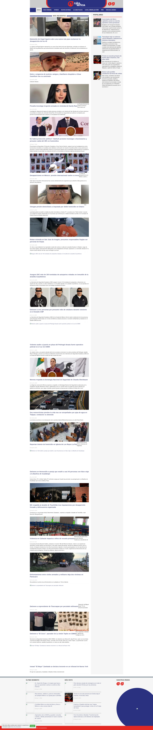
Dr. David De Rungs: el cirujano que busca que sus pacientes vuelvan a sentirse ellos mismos (47, 684)
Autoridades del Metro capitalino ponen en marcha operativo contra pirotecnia (111, 20)
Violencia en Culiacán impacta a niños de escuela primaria (52, 538)
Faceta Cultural (66, 10)
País (102, 10)
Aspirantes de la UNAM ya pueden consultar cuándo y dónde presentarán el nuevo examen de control (48, 716)
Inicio (39, 10)
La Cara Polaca (77, 10)
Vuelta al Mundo (111, 10)
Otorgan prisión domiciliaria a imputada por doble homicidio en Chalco (57, 207)
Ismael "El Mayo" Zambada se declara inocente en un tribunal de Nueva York (59, 666)
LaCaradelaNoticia (43, 728)
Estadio (56, 10)
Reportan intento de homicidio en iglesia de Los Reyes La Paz (53, 444)
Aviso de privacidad (16, 727)
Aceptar (32, 726)
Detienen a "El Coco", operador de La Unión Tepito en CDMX (53, 634)
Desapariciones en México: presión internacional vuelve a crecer (54, 175)
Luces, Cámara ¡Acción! (92, 10)
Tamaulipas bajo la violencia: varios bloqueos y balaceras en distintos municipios (112, 38)
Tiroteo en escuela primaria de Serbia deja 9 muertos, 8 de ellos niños (111, 57)
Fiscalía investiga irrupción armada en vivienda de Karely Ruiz (53, 106)
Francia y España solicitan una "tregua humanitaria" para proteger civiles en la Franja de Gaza (87, 706)
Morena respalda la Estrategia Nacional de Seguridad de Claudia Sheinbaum (59, 380)
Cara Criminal (47, 10)
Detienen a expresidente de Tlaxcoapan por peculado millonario (54, 606)
